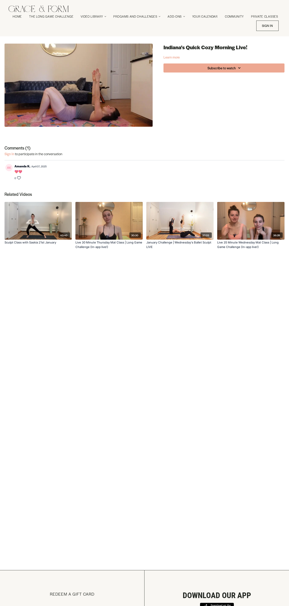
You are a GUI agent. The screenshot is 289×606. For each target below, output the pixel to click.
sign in (9, 153)
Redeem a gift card (72, 594)
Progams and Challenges (135, 16)
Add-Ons (175, 16)
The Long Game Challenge (51, 16)
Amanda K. (22, 166)
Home (17, 16)
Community (234, 16)
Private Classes (264, 16)
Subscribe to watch (221, 68)
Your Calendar (205, 16)
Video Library (92, 16)
